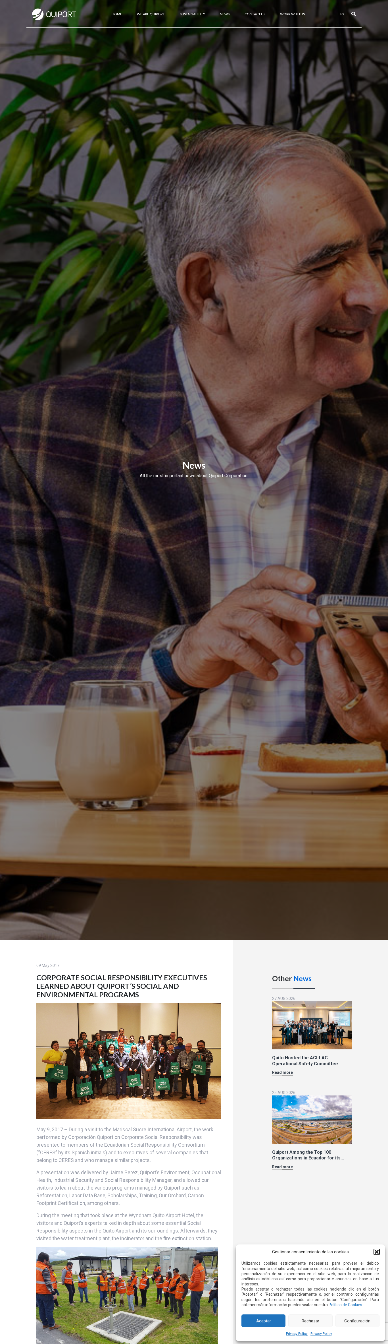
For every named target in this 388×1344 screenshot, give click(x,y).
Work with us (292, 14)
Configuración (357, 1321)
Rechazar (310, 1321)
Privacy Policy (297, 1334)
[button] (376, 1252)
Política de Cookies (345, 1304)
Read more (282, 1072)
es (342, 14)
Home (117, 14)
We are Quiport (151, 14)
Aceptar (263, 1321)
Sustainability (192, 14)
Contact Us (255, 14)
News (225, 14)
